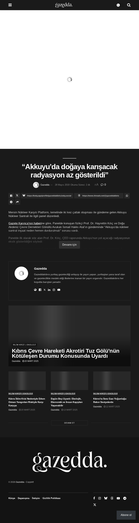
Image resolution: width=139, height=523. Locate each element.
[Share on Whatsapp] (127, 195)
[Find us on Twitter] (94, 505)
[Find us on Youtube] (118, 498)
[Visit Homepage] (64, 5)
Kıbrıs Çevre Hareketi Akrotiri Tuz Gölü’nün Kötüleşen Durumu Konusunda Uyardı (65, 353)
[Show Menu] (10, 5)
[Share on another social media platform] (17, 202)
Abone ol (126, 515)
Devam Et (69, 423)
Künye (11, 498)
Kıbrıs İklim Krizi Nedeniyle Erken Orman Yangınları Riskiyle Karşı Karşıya (26, 402)
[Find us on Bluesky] (105, 498)
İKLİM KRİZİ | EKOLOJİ (24, 345)
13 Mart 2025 (70, 410)
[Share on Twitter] (17, 195)
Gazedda (45, 185)
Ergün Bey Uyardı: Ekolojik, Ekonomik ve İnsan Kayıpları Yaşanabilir (66, 402)
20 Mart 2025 (31, 361)
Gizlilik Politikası (52, 498)
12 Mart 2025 (112, 406)
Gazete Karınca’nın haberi (25, 223)
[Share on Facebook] (11, 195)
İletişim (36, 498)
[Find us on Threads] (112, 498)
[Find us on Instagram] (99, 498)
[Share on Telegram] (11, 202)
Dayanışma (23, 498)
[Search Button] (129, 5)
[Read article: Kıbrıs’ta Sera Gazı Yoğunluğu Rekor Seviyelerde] (112, 380)
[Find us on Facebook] (94, 498)
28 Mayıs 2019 (62, 185)
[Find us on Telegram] (124, 498)
